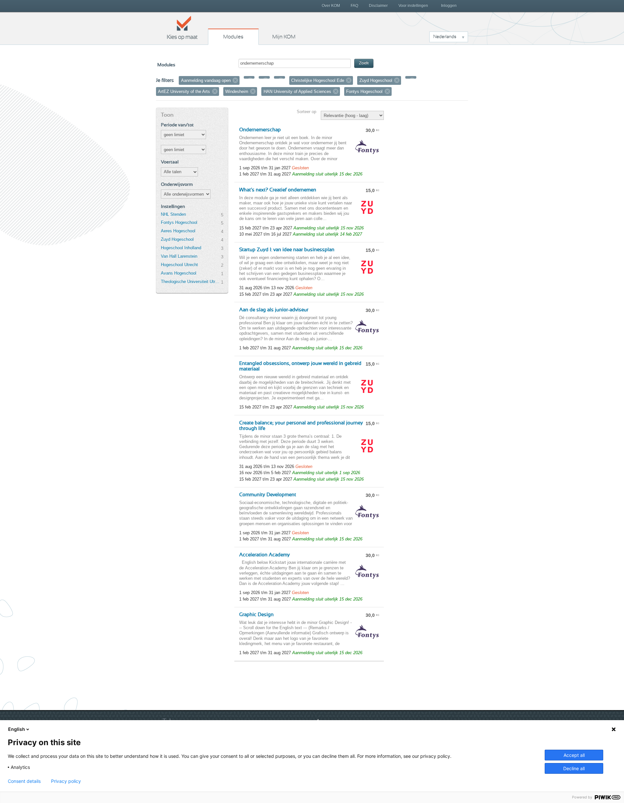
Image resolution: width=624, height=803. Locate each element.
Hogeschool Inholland (181, 247)
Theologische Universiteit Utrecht (191, 281)
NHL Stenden (173, 214)
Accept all (574, 755)
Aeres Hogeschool (178, 230)
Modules (233, 36)
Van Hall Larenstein (179, 256)
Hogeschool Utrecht (179, 264)
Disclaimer (378, 5)
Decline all (574, 768)
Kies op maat (182, 27)
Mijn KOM (283, 36)
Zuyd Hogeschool (177, 239)
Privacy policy (66, 781)
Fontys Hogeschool (179, 222)
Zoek (364, 63)
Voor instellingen (413, 5)
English (16, 729)
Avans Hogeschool (178, 273)
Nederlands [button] (444, 36)
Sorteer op (306, 111)
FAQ (354, 5)
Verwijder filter (235, 80)
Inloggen (449, 5)
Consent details (24, 781)
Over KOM (331, 5)
